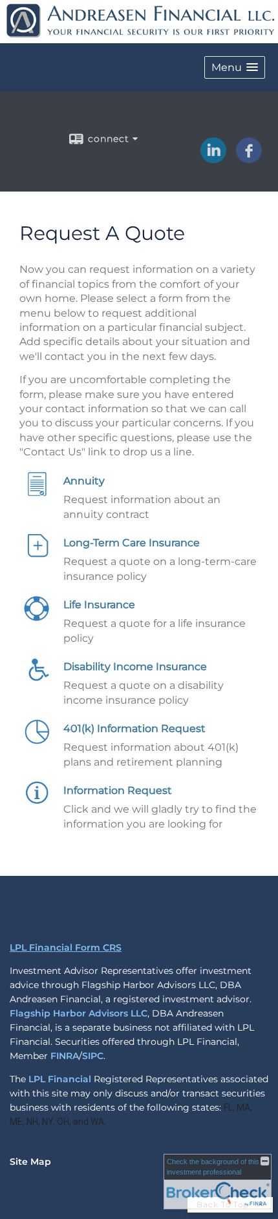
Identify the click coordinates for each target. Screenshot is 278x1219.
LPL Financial (59, 1079)
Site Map (30, 1161)
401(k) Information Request (134, 728)
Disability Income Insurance (135, 666)
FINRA (64, 1056)
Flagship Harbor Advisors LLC (78, 1013)
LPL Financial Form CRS (66, 947)
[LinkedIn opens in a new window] (213, 158)
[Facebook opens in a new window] (249, 158)
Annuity (84, 481)
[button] (234, 67)
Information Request (117, 790)
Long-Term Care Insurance (131, 543)
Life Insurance (99, 605)
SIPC (92, 1056)
